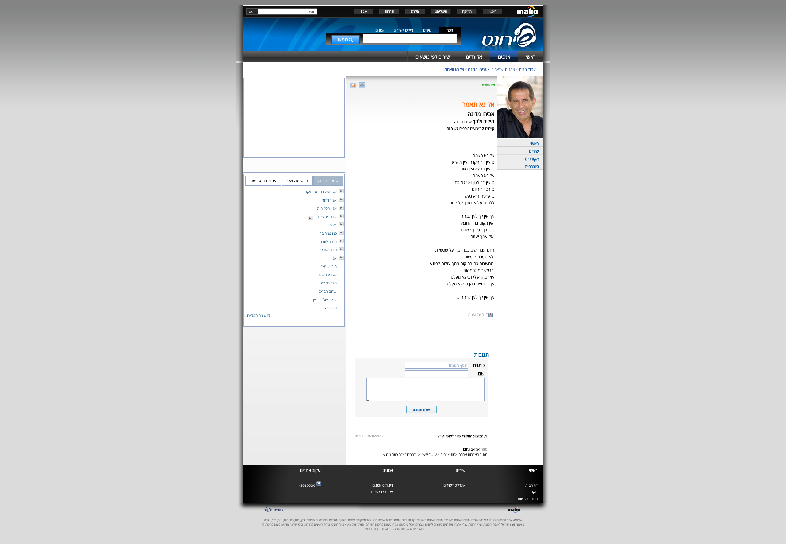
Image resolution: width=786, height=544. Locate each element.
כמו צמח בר (328, 233)
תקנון (534, 492)
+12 (363, 11)
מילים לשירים (403, 30)
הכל (450, 30)
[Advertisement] (421, 333)
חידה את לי (328, 249)
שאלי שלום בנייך (324, 299)
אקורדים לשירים (381, 492)
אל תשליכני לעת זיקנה (320, 191)
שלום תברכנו (327, 291)
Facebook (306, 485)
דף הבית (531, 485)
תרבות (389, 11)
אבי (334, 258)
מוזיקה (467, 11)
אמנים (379, 30)
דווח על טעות (478, 314)
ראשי (492, 11)
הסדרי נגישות (528, 498)
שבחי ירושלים (327, 216)
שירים (427, 30)
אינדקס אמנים (382, 485)
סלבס (415, 11)
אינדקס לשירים (454, 485)
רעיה (333, 225)
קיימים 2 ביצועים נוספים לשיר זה (470, 128)
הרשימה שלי (297, 181)
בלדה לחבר (328, 241)
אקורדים (532, 159)
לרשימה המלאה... (257, 315)
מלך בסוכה (329, 283)
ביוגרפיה (532, 166)
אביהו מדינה (477, 69)
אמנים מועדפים (263, 181)
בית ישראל (329, 266)
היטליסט (441, 11)
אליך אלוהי (329, 200)
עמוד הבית (527, 69)
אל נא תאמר (454, 69)
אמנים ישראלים (503, 69)
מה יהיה (331, 308)
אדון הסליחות (327, 208)
